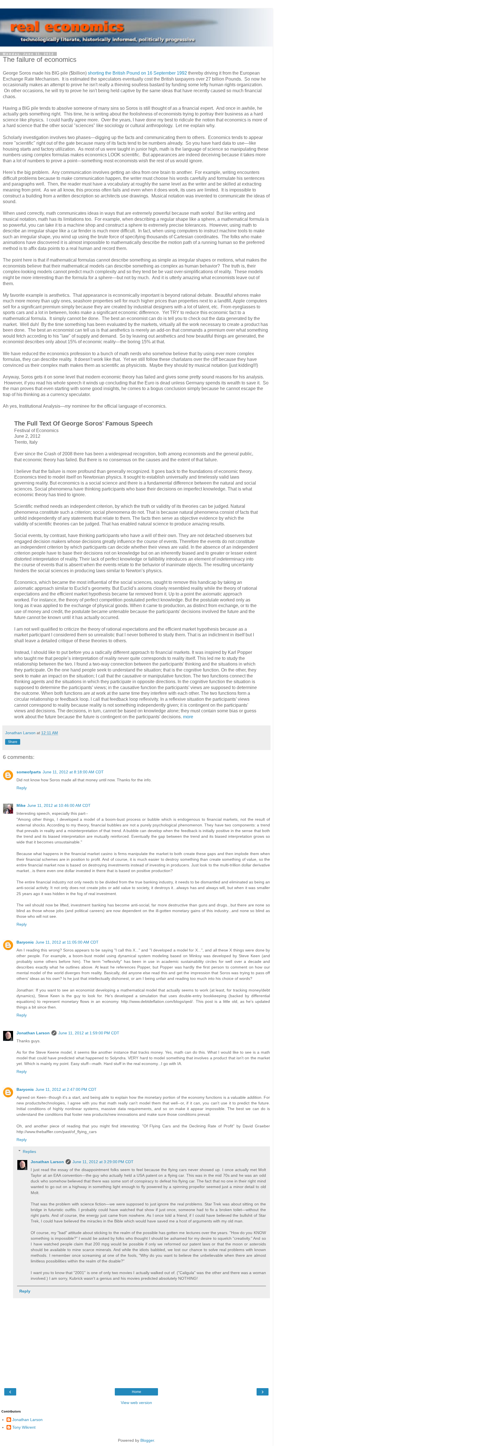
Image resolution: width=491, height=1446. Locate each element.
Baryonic (25, 942)
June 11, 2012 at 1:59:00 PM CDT (88, 1033)
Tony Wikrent (24, 1427)
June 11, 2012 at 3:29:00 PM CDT (103, 1161)
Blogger (147, 1440)
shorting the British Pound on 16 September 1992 (137, 73)
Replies (29, 1151)
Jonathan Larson (33, 1033)
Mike (21, 805)
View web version (136, 1402)
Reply (21, 788)
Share (12, 742)
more (188, 716)
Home (136, 1392)
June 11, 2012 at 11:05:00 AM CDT (67, 942)
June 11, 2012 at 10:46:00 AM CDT (59, 805)
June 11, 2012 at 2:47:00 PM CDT (66, 1089)
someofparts (28, 772)
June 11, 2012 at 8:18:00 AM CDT (73, 772)
